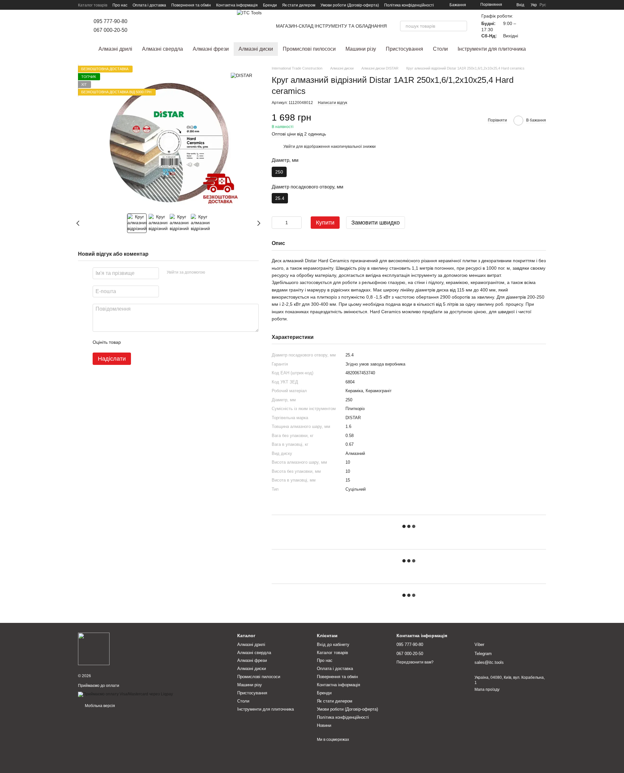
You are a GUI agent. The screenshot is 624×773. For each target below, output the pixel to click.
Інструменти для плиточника (492, 49)
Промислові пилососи (309, 49)
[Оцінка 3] (152, 342)
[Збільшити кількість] (296, 222)
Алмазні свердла (162, 49)
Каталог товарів (92, 5)
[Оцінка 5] (173, 342)
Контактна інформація (237, 5)
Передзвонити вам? (415, 662)
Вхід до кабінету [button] (333, 644)
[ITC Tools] (94, 649)
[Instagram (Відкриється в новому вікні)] (141, 26)
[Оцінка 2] (142, 342)
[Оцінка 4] (163, 342)
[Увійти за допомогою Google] (223, 273)
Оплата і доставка (149, 5)
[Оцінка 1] (131, 342)
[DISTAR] (241, 75)
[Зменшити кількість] (276, 222)
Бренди (270, 5)
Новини (324, 725)
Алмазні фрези (211, 49)
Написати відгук (332, 102)
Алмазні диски (256, 49)
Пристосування (404, 49)
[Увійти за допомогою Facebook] (212, 273)
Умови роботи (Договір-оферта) (349, 5)
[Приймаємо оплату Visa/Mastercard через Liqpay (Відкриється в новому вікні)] (125, 694)
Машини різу (360, 49)
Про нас (119, 5)
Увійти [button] (289, 146)
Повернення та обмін (191, 5)
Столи (440, 49)
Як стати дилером (298, 5)
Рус (543, 5)
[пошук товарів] (462, 26)
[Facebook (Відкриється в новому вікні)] (149, 26)
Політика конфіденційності (409, 5)
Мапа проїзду (487, 689)
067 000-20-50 (110, 30)
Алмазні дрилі (115, 49)
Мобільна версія (99, 705)
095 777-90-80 (110, 21)
